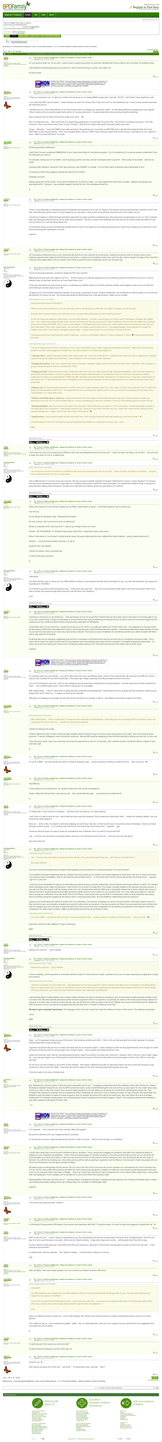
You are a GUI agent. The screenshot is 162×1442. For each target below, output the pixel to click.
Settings (122, 1423)
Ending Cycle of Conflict (82, 1413)
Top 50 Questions (36, 1421)
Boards (14, 36)
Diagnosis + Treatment (13, 15)
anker (6, 57)
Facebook (123, 1418)
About (51, 15)
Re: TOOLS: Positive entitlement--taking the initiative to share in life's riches (63, 58)
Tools (43, 15)
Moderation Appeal (125, 1425)
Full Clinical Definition (37, 1419)
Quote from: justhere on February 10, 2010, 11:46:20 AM (41, 981)
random (7, 249)
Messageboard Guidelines (83, 1426)
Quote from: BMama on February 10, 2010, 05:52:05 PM (40, 913)
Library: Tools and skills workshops (42, 46)
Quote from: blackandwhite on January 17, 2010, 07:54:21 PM (42, 343)
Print (156, 51)
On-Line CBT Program (81, 1419)
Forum (27, 15)
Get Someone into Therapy (39, 1416)
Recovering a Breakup (38, 1429)
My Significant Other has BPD (39, 1428)
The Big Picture (36, 1412)
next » (156, 50)
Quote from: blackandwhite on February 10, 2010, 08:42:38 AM (42, 1284)
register (28, 23)
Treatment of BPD (36, 1418)
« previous (150, 50)
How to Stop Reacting (82, 1412)
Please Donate (23, 36)
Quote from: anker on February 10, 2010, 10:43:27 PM (40, 853)
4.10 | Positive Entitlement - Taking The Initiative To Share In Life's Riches (77, 46)
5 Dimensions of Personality (39, 1413)
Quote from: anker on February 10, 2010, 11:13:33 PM (40, 963)
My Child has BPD (36, 1425)
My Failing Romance (37, 1430)
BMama (7, 92)
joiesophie (8, 142)
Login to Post (34, 36)
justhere (7, 199)
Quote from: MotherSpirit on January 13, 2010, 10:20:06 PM (41, 299)
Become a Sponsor (125, 1426)
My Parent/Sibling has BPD (39, 1426)
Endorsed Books (36, 1432)
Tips (35, 15)
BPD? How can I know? (38, 1415)
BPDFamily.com (7, 46)
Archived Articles (36, 1433)
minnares (7, 1079)
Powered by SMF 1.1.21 (73, 1438)
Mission (122, 1412)
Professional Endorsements (127, 1415)
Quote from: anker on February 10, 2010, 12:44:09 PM (40, 715)
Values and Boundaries (82, 1418)
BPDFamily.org (124, 1419)
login (22, 23)
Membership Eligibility (82, 1425)
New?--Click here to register (50, 36)
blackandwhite (9, 267)
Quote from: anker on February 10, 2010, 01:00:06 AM (40, 467)
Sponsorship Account (126, 1428)
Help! (7, 36)
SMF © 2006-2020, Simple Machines (86, 1438)
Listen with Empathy (81, 1415)
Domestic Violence (81, 1430)
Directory (78, 1428)
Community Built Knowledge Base (22, 46)
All (13, 51)
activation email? (21, 25)
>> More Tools (80, 1421)
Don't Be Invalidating (81, 1416)
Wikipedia (123, 1416)
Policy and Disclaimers (126, 1413)
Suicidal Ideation (80, 1429)
